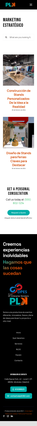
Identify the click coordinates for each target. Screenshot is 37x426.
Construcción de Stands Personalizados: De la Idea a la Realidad (19, 99)
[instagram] (8, 416)
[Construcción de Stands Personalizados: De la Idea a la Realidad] (18, 70)
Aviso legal (28, 411)
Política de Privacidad (25, 414)
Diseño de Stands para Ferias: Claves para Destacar (18, 159)
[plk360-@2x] (10, 3)
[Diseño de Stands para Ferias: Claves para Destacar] (18, 132)
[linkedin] (12, 416)
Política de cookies (11, 414)
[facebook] (4, 416)
